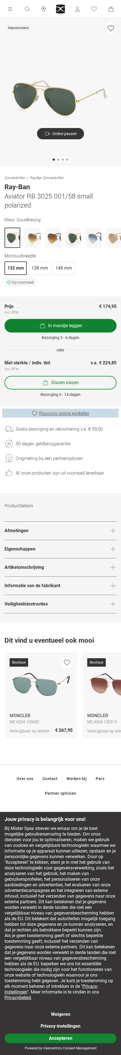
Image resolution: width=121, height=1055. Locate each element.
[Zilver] (93, 238)
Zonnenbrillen (15, 177)
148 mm (63, 268)
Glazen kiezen (65, 382)
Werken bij (76, 778)
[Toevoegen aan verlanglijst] (110, 28)
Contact (50, 778)
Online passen (64, 133)
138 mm (40, 268)
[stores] (43, 9)
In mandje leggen (65, 325)
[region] (60, 697)
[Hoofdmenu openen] (10, 9)
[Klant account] (77, 9)
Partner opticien (60, 793)
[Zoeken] (27, 9)
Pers (100, 778)
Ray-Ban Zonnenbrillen (47, 177)
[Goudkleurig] (12, 238)
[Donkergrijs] (53, 238)
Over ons (25, 778)
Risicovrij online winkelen (64, 413)
